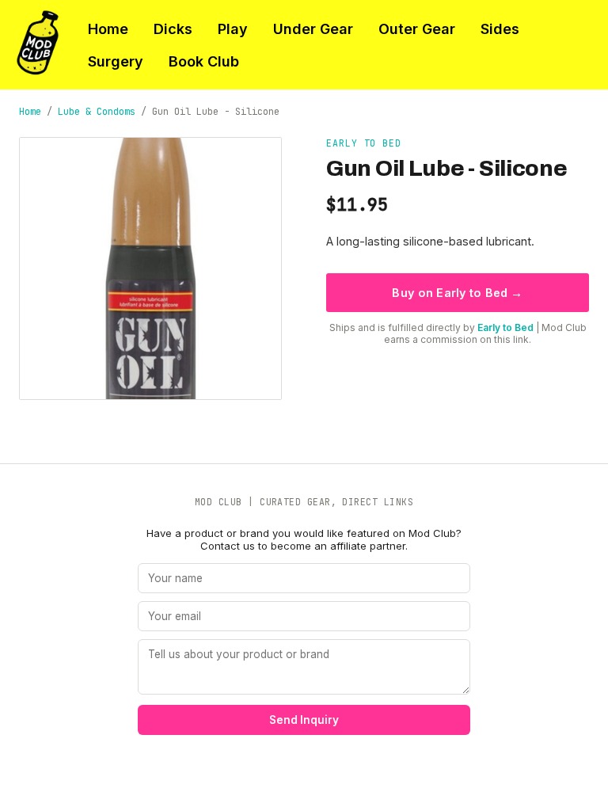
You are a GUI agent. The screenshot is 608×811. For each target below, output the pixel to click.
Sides (500, 29)
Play (233, 29)
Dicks (173, 29)
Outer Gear (416, 29)
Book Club (204, 61)
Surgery (115, 61)
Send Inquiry (304, 720)
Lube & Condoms (96, 111)
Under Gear (313, 29)
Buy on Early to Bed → (457, 292)
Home (108, 29)
